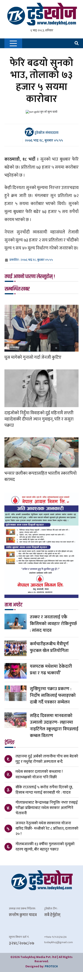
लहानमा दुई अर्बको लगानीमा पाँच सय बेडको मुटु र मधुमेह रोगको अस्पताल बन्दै (46, 759)
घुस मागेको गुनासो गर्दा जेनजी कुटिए (32, 357)
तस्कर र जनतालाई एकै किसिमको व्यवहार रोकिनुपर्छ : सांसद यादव (53, 623)
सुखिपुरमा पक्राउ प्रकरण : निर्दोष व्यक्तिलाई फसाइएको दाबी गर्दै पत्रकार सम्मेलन (53, 695)
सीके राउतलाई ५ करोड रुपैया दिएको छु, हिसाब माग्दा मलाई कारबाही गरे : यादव (44, 790)
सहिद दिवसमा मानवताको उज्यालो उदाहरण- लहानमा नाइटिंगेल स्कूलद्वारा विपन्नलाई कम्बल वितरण (54, 725)
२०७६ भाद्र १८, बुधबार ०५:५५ (44, 140)
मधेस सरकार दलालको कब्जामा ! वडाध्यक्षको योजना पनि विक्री (39, 774)
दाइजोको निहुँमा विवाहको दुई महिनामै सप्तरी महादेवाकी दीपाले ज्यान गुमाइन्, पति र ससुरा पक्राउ (38, 419)
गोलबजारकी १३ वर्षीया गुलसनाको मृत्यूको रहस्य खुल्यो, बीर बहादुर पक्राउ (45, 847)
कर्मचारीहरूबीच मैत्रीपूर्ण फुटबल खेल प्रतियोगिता (49, 647)
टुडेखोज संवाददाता (46, 132)
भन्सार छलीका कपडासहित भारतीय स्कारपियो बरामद (40, 476)
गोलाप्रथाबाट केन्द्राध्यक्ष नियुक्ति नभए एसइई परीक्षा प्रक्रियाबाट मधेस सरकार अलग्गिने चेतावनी (46, 808)
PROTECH (51, 966)
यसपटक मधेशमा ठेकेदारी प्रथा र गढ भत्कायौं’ (51, 670)
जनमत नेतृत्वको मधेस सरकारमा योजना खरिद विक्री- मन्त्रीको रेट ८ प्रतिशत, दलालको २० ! (46, 828)
